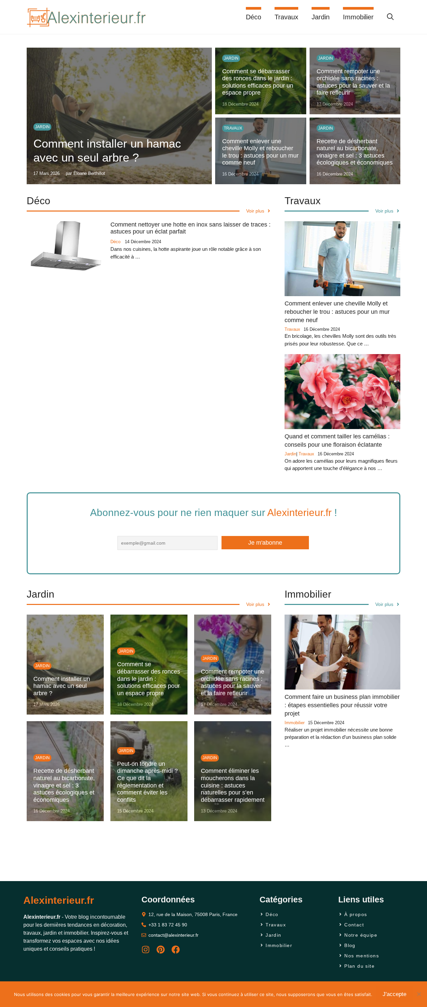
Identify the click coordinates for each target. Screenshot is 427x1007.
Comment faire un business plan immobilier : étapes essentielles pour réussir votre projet (342, 705)
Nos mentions (361, 955)
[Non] (418, 994)
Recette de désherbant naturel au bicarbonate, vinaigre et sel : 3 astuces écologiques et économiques (355, 152)
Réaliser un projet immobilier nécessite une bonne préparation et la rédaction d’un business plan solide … (340, 737)
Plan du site (359, 966)
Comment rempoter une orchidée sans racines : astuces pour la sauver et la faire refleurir (353, 82)
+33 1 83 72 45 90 (167, 924)
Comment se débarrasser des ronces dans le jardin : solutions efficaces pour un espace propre (257, 82)
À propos (355, 914)
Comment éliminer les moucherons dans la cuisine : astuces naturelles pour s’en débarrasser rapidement (233, 785)
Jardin (321, 17)
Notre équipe (360, 935)
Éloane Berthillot (89, 173)
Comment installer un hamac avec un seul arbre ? (61, 686)
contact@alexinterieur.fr (173, 935)
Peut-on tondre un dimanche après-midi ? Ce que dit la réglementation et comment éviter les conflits (147, 781)
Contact (354, 924)
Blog (350, 945)
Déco (253, 17)
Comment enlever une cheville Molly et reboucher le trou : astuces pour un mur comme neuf (260, 152)
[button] (390, 17)
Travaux (286, 17)
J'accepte (394, 994)
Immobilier (358, 17)
